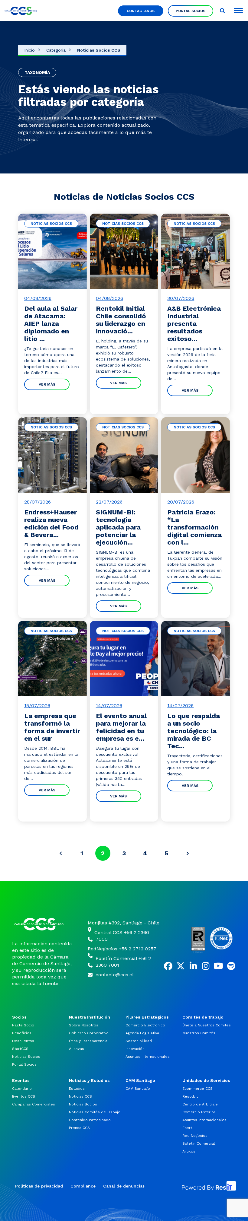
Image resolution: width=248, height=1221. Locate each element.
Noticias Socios (26, 1056)
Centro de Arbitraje (200, 1104)
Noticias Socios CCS (98, 50)
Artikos (188, 1151)
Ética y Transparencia (88, 1041)
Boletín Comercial (198, 1143)
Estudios (77, 1088)
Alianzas (76, 1049)
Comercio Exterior (198, 1112)
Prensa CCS (79, 1128)
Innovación (135, 1049)
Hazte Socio (23, 1025)
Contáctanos (141, 11)
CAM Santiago (138, 1088)
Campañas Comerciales (33, 1104)
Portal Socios (190, 11)
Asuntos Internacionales (148, 1056)
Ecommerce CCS (197, 1088)
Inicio (29, 50)
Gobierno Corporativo (89, 1033)
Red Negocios (194, 1136)
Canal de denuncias (124, 1186)
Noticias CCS (80, 1096)
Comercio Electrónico (145, 1025)
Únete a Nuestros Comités (206, 1025)
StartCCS (20, 1049)
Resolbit (190, 1096)
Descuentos (23, 1041)
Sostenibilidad (139, 1041)
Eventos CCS (23, 1096)
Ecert (187, 1128)
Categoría (56, 50)
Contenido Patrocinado (90, 1120)
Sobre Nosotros (83, 1025)
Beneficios (21, 1033)
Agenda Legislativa (142, 1033)
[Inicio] (42, 924)
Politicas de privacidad (39, 1186)
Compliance (83, 1186)
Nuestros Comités (198, 1033)
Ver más (47, 384)
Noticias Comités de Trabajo (94, 1112)
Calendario (22, 1088)
